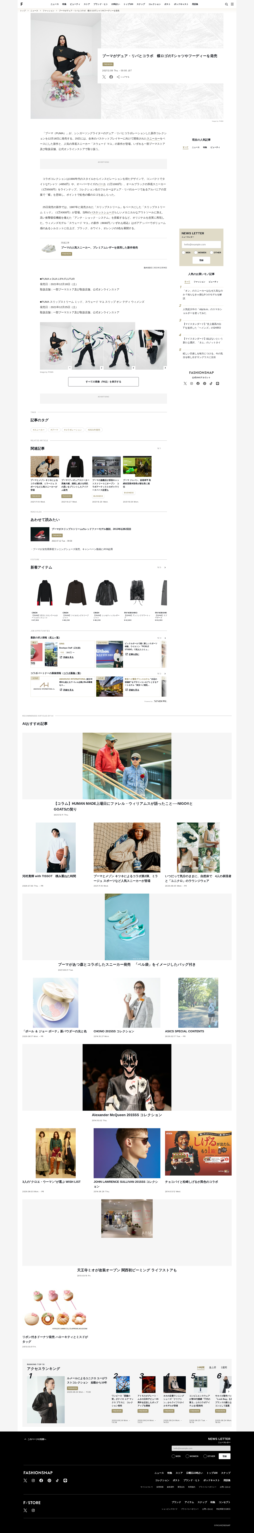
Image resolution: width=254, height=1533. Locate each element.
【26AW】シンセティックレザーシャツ (106, 616)
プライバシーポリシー (207, 1487)
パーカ (102, 184)
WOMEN (202, 252)
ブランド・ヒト (100, 4)
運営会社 (181, 1487)
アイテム (189, 1502)
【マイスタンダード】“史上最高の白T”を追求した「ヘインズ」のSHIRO (202, 326)
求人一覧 (54, 637)
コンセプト (224, 1502)
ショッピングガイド (170, 1509)
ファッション (48, 11)
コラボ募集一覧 (71, 673)
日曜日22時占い (194, 1473)
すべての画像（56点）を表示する (103, 381)
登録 (201, 260)
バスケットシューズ (102, 212)
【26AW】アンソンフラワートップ (137, 616)
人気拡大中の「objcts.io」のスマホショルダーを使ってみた (202, 311)
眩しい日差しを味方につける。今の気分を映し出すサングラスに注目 (203, 355)
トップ (23, 11)
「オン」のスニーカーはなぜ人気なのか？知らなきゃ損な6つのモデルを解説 (203, 294)
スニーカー (153, 138)
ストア (87, 4)
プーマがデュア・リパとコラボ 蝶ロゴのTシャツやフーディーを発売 (89, 11)
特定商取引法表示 (223, 1509)
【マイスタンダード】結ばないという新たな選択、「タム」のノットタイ (203, 340)
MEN (188, 252)
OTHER (217, 252)
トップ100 (128, 4)
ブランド (176, 1502)
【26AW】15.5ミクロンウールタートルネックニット (45, 616)
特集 (64, 4)
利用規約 (191, 1487)
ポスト (167, 4)
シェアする (125, 77)
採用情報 (159, 1487)
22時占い (115, 4)
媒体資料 (170, 1487)
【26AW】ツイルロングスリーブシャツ (76, 616)
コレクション (154, 4)
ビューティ (75, 4)
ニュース (55, 4)
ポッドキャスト (181, 4)
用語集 (195, 4)
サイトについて (147, 1487)
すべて (185, 147)
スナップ (141, 4)
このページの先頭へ (37, 1439)
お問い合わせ (225, 1487)
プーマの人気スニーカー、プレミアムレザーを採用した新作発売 (99, 247)
